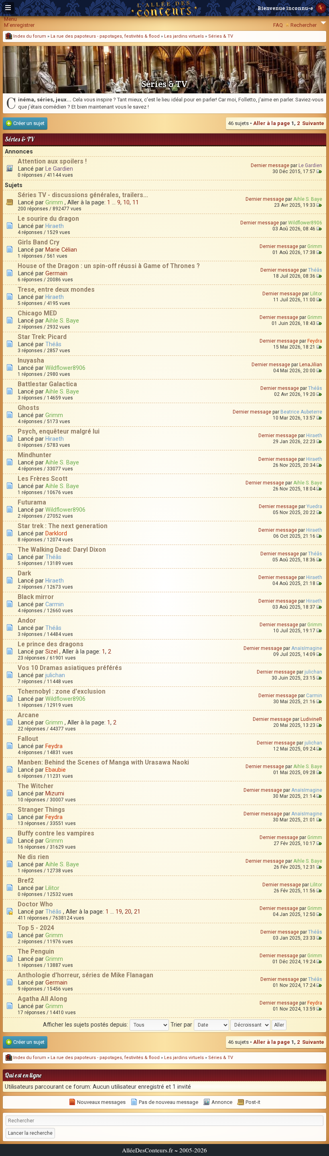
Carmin (54, 604)
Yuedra (314, 506)
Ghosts (28, 408)
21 (137, 911)
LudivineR (311, 719)
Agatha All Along (42, 999)
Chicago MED (37, 313)
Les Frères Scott (42, 478)
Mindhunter (34, 455)
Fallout (28, 738)
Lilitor (316, 294)
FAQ (278, 25)
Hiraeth (54, 226)
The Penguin (36, 951)
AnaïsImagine (306, 648)
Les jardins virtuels (184, 36)
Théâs (315, 270)
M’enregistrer (19, 25)
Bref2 (26, 880)
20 (128, 911)
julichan (55, 675)
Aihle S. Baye (307, 199)
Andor (27, 620)
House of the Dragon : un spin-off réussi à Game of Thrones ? (109, 266)
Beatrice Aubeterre (301, 412)
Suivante (313, 123)
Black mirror (36, 597)
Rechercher (303, 25)
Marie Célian (61, 249)
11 (135, 202)
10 (126, 202)
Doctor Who (35, 904)
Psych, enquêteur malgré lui (59, 431)
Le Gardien (59, 168)
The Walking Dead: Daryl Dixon (62, 549)
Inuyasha (31, 360)
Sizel (51, 651)
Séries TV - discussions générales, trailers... (83, 195)
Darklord (56, 533)
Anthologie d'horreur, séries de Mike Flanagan (85, 975)
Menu (10, 19)
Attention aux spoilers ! (52, 161)
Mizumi (54, 793)
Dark (24, 573)
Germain (56, 273)
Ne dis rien (33, 857)
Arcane (28, 715)
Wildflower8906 (305, 223)
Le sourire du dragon (48, 218)
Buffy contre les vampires (56, 833)
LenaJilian (310, 364)
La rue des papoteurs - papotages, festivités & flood (105, 36)
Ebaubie (55, 770)
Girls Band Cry (38, 242)
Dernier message (270, 165)
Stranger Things (41, 809)
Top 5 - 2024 (36, 928)
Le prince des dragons (50, 644)
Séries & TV (220, 36)
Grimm (54, 202)
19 (119, 911)
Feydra (314, 341)
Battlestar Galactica (47, 384)
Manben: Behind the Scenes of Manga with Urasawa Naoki (103, 762)
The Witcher (35, 786)
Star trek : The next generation (63, 526)
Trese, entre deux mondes (56, 289)
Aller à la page (271, 123)
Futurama (32, 502)
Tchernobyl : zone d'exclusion (62, 691)
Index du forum (29, 36)
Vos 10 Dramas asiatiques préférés (70, 668)
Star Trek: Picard (42, 337)
